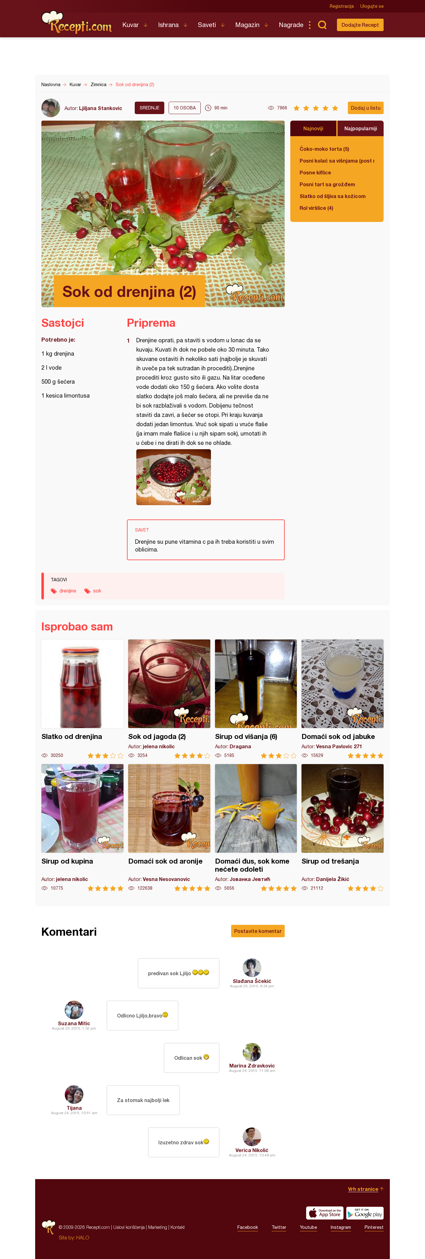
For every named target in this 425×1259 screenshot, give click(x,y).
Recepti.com (77, 22)
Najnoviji (313, 128)
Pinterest (374, 1227)
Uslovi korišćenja (129, 1227)
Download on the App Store (324, 1213)
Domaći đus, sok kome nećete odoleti (256, 827)
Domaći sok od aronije (169, 827)
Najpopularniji (360, 128)
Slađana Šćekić (252, 981)
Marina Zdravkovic (252, 1065)
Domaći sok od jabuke (342, 699)
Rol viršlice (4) (316, 208)
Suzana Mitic (74, 1023)
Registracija (342, 6)
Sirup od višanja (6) (256, 699)
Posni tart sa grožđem (327, 184)
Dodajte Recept (360, 25)
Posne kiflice (315, 172)
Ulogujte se (372, 6)
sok (97, 590)
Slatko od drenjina (82, 699)
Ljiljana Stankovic (100, 108)
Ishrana (168, 24)
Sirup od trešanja (342, 827)
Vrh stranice (363, 1189)
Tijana (74, 1108)
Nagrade (291, 24)
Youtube (308, 1227)
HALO (82, 1237)
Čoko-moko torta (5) (324, 149)
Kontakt (177, 1227)
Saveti (207, 24)
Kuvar (130, 24)
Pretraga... (322, 25)
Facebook (247, 1227)
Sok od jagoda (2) (169, 699)
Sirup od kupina (82, 827)
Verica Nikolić (252, 1150)
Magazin (247, 24)
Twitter (279, 1227)
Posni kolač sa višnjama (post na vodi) (337, 161)
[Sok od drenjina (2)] (202, 477)
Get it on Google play (365, 1213)
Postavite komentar (258, 931)
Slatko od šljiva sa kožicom (333, 196)
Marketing (157, 1227)
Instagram (341, 1227)
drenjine (67, 590)
